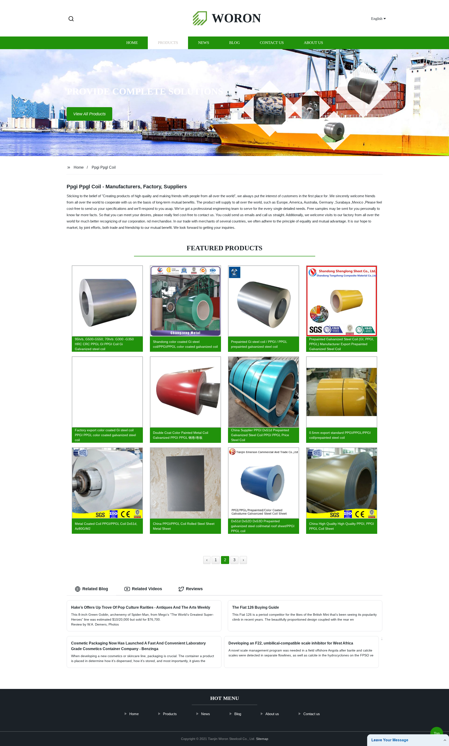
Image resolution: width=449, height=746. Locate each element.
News (203, 42)
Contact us (272, 42)
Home (132, 42)
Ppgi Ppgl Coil (104, 167)
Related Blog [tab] (95, 588)
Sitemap (262, 739)
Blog (234, 42)
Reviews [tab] (194, 588)
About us (313, 42)
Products (168, 42)
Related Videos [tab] (147, 588)
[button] (71, 19)
